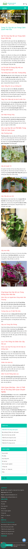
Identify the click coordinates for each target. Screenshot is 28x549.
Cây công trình (5, 458)
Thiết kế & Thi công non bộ (8, 443)
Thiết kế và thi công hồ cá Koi (9, 437)
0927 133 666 (14, 546)
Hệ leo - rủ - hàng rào (7, 469)
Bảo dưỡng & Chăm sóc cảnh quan (10, 432)
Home (11, 19)
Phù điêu (4, 455)
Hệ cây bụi (4, 461)
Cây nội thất (5, 453)
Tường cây (4, 466)
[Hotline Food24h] (3, 545)
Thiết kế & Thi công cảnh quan (10, 429)
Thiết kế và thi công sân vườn (9, 440)
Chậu (3, 472)
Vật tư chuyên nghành (7, 464)
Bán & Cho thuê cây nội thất (8, 435)
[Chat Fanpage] (24, 540)
